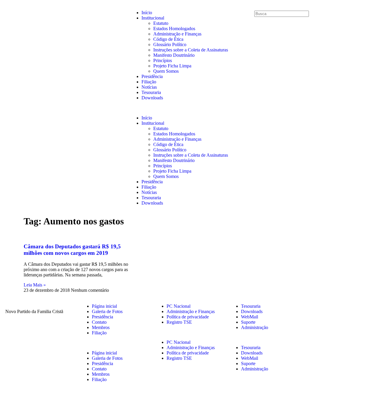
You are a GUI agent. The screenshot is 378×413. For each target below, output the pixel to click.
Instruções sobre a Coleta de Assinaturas (190, 49)
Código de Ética (168, 39)
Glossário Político (169, 44)
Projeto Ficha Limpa (172, 65)
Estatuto (160, 23)
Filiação (148, 81)
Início (146, 12)
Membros (101, 327)
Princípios (162, 60)
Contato (99, 322)
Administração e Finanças (177, 33)
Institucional (152, 17)
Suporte (248, 322)
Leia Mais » (35, 284)
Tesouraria (151, 92)
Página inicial (104, 306)
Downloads (152, 97)
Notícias (149, 87)
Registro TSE (179, 322)
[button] (189, 108)
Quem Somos (166, 71)
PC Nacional (178, 306)
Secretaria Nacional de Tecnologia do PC (267, 400)
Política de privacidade (188, 316)
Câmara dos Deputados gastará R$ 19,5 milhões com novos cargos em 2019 (72, 249)
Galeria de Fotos (107, 311)
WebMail (249, 316)
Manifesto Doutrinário (174, 55)
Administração (254, 327)
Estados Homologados (174, 28)
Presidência (152, 76)
